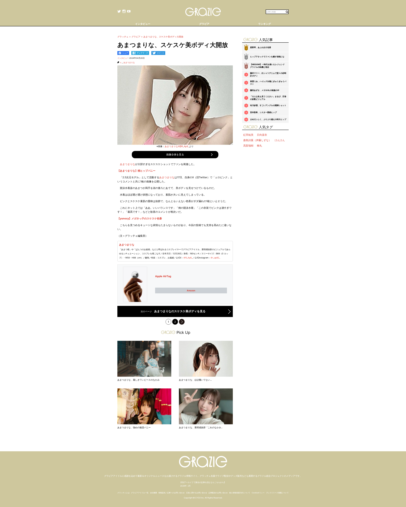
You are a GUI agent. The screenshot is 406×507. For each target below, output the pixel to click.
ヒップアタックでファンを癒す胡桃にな (267, 56)
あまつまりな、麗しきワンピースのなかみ (138, 379)
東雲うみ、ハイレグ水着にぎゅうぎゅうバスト (268, 82)
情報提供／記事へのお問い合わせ (171, 493)
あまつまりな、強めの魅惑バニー (134, 427)
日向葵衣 (262, 134)
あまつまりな (129, 62)
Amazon (191, 290)
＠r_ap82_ (215, 257)
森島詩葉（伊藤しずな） (257, 140)
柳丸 (259, 145)
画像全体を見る (175, 154)
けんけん (280, 140)
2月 (189, 486)
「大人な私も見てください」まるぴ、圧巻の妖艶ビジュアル (268, 97)
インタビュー (123, 58)
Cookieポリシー (258, 493)
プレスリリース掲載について (277, 493)
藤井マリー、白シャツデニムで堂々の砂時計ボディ (268, 74)
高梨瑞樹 (248, 145)
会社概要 (153, 493)
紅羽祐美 (248, 134)
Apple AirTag (163, 276)
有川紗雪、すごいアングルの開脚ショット (268, 105)
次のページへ (182, 322)
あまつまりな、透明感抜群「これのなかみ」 (201, 427)
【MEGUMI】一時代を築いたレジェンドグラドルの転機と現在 (267, 65)
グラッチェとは (123, 493)
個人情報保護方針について (239, 493)
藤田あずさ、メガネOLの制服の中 (264, 90)
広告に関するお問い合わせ (196, 493)
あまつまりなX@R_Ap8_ (177, 146)
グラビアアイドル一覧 (139, 493)
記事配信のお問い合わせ (218, 493)
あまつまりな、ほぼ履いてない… (195, 379)
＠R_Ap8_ (188, 257)
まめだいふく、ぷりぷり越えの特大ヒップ (268, 119)
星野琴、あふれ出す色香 (260, 47)
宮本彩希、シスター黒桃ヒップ (263, 112)
